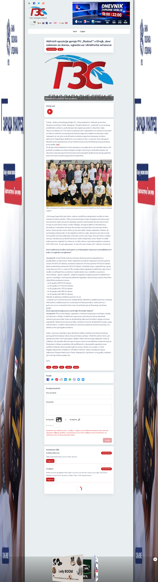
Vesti (75, 31)
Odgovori (50, 461)
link (58, 144)
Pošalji (107, 440)
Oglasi (82, 31)
